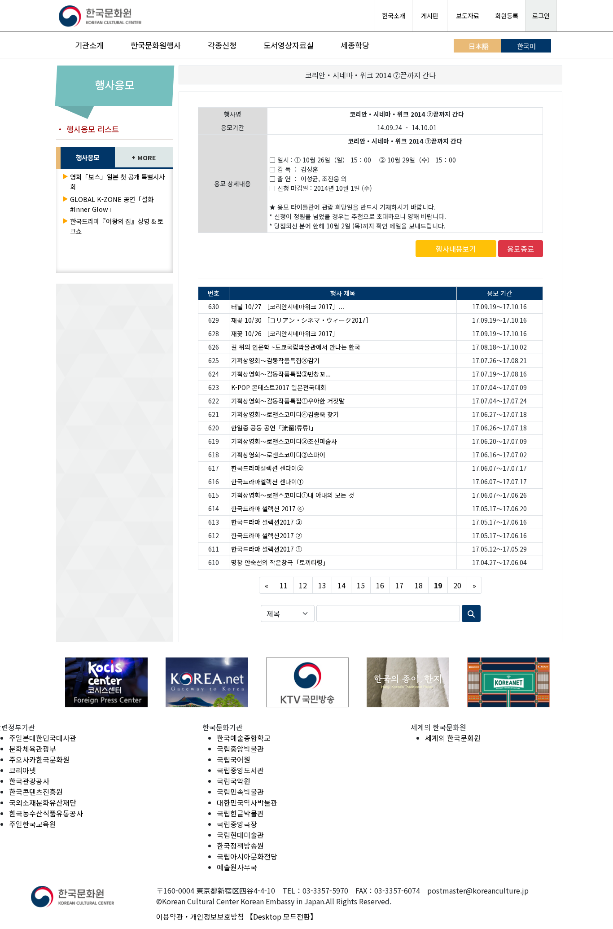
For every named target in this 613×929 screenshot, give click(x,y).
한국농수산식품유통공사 (46, 813)
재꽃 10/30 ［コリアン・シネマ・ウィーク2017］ (301, 320)
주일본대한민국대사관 (42, 737)
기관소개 (89, 45)
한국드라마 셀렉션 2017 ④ (267, 508)
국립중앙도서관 (240, 770)
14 (341, 585)
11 (284, 585)
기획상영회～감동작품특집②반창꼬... (281, 373)
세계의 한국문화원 (453, 737)
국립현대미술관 (240, 834)
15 (361, 585)
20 (457, 585)
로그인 (541, 15)
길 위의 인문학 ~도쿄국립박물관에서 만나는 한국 (295, 346)
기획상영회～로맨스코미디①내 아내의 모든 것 (292, 495)
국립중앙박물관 (240, 748)
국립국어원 (233, 759)
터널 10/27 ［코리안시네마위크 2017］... (287, 306)
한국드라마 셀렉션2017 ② (266, 535)
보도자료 (467, 15)
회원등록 (506, 15)
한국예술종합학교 (244, 737)
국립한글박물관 (240, 813)
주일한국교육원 (32, 824)
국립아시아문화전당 (247, 856)
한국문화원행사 (156, 45)
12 (303, 585)
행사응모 (87, 157)
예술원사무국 (237, 867)
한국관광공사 (29, 781)
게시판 (429, 15)
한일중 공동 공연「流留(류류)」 (274, 427)
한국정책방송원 (240, 845)
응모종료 (520, 248)
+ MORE (143, 157)
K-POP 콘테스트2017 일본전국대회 (278, 387)
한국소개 (393, 15)
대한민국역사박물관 (247, 802)
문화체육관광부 (32, 748)
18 (419, 585)
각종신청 (222, 45)
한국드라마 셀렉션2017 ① (266, 548)
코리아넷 (22, 770)
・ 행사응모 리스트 (87, 129)
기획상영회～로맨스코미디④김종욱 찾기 (285, 414)
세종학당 (355, 45)
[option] (106, 682)
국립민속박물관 (240, 791)
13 (322, 585)
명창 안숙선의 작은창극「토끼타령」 (280, 562)
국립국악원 (233, 781)
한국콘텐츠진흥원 (36, 791)
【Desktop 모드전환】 (281, 916)
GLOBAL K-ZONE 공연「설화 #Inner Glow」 (111, 204)
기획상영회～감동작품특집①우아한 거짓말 (288, 400)
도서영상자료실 (288, 45)
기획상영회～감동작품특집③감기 (275, 360)
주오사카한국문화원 (39, 759)
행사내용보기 (456, 248)
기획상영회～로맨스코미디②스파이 (278, 454)
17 (399, 585)
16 (380, 585)
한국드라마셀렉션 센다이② (267, 468)
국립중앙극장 (237, 824)
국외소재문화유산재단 (42, 802)
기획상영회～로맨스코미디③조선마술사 (284, 441)
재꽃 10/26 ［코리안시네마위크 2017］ (285, 333)
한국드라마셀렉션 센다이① (267, 481)
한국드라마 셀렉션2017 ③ (266, 521)
